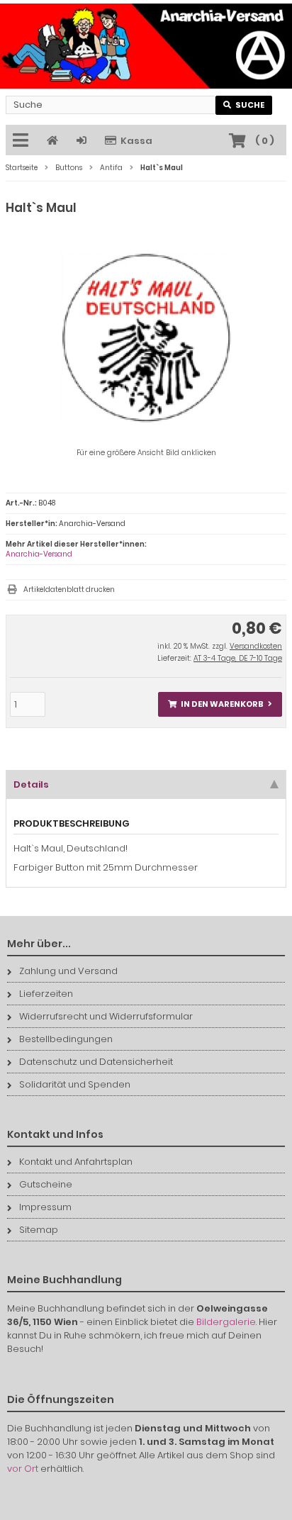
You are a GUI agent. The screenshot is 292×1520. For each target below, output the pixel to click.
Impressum (45, 1207)
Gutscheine (45, 1184)
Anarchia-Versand (39, 554)
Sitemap (38, 1229)
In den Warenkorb (220, 704)
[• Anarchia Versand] (146, 46)
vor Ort (22, 1468)
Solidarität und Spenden (74, 1084)
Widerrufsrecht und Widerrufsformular (106, 1016)
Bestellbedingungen (66, 1039)
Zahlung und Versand (68, 971)
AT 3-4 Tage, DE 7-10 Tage (237, 658)
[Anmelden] (84, 140)
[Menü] (23, 141)
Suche (244, 105)
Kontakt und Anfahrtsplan (76, 1161)
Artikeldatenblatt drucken (69, 589)
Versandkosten (256, 646)
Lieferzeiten (46, 993)
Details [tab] (31, 784)
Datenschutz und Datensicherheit (96, 1061)
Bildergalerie (226, 1322)
